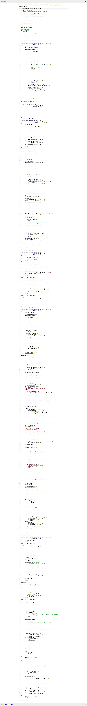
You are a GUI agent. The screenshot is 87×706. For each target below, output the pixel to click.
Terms (12, 704)
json (85, 704)
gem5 (20, 4)
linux (26, 4)
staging (55, 4)
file (39, 8)
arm (23, 4)
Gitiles (6, 704)
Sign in (85, 1)
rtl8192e (59, 4)
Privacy (9, 704)
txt (82, 704)
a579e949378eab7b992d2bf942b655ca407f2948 (38, 4)
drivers (51, 4)
